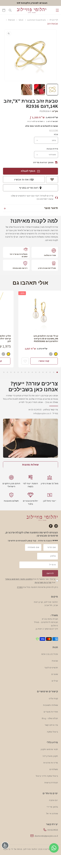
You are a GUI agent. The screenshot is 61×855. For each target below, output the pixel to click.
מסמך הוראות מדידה (43, 162)
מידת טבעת (52, 148)
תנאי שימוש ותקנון (49, 749)
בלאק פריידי (52, 807)
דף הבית (54, 19)
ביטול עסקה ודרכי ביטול (47, 776)
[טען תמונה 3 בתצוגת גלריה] (26, 89)
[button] (57, 10)
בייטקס (6, 849)
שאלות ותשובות (50, 705)
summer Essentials (36, 19)
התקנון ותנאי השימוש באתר (19, 579)
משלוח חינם (53, 130)
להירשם (50, 573)
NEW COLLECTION (49, 654)
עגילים (55, 680)
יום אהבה (53, 800)
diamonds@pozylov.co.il (46, 836)
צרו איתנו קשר (51, 725)
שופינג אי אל (52, 813)
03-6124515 (53, 829)
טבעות (11, 19)
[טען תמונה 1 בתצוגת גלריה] (52, 89)
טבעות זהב (52, 23)
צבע (56, 134)
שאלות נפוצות (30, 464)
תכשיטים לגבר (51, 667)
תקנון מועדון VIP (50, 756)
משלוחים (53, 769)
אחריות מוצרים (51, 711)
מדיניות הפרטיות (43, 582)
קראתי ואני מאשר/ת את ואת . (30, 581)
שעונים (54, 674)
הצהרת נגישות (51, 782)
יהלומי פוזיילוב (30, 849)
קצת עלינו (53, 698)
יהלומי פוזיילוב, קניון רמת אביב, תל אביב (46, 604)
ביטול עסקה (52, 731)
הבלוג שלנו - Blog (50, 718)
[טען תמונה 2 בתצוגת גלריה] (39, 89)
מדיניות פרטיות (50, 762)
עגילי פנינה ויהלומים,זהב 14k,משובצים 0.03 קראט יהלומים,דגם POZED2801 (45, 339)
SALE (21, 19)
